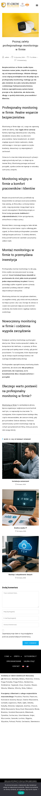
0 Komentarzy (22, 60)
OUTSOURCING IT (30, 656)
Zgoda (21, 793)
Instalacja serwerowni (20, 481)
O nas (6, 656)
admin (7, 57)
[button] (37, 5)
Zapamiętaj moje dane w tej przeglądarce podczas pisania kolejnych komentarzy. (17, 635)
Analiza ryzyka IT (20, 528)
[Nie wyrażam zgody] (38, 789)
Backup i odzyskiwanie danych (20, 575)
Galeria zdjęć (29, 661)
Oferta (17, 656)
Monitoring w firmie (9, 405)
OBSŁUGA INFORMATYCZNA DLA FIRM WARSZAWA (20, 781)
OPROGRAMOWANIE (13, 661)
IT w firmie (33, 57)
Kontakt (16, 666)
